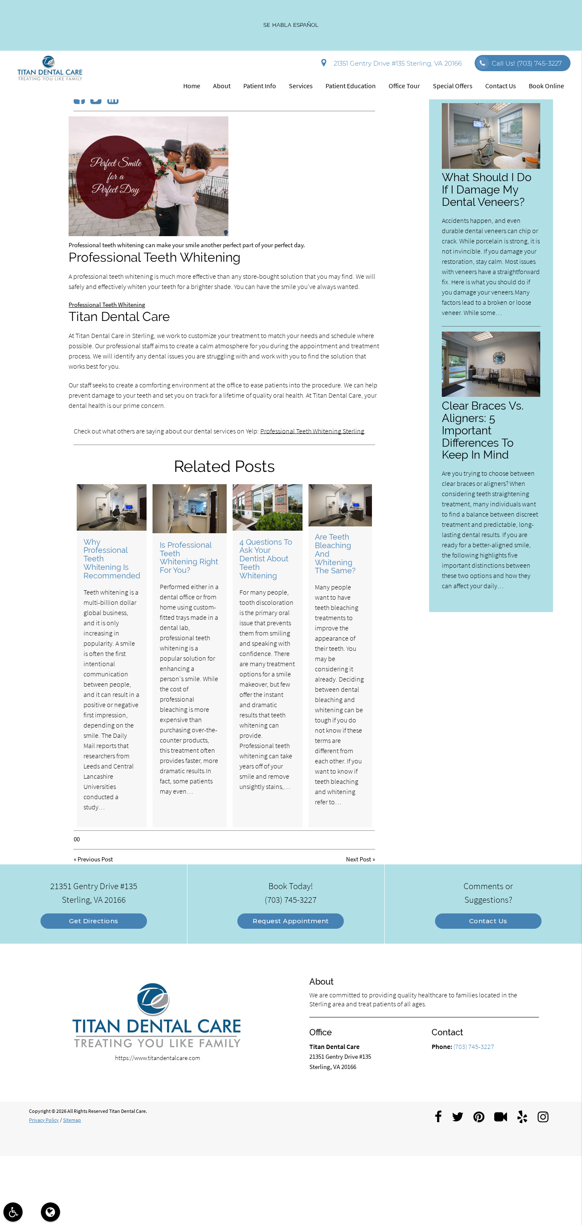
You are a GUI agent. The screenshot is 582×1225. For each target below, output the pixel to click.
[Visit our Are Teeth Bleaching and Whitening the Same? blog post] (340, 505)
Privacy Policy (44, 1120)
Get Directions (93, 921)
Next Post (358, 859)
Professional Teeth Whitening (107, 304)
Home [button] (191, 85)
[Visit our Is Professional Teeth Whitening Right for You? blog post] (190, 509)
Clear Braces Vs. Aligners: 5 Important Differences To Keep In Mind (483, 430)
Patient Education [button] (351, 85)
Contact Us (488, 921)
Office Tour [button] (404, 85)
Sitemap (72, 1120)
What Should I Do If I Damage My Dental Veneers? (486, 189)
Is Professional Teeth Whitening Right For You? (189, 557)
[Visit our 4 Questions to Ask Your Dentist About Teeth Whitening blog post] (268, 507)
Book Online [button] (546, 85)
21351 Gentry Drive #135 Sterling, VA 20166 (396, 63)
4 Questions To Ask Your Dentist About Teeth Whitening (265, 558)
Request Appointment (291, 921)
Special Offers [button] (453, 85)
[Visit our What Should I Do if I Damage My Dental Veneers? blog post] (491, 166)
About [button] (221, 85)
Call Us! (527, 63)
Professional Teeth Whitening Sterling (312, 431)
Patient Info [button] (259, 85)
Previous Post (95, 859)
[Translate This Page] (50, 1212)
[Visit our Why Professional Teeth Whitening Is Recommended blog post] (112, 507)
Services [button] (301, 85)
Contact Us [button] (500, 85)
